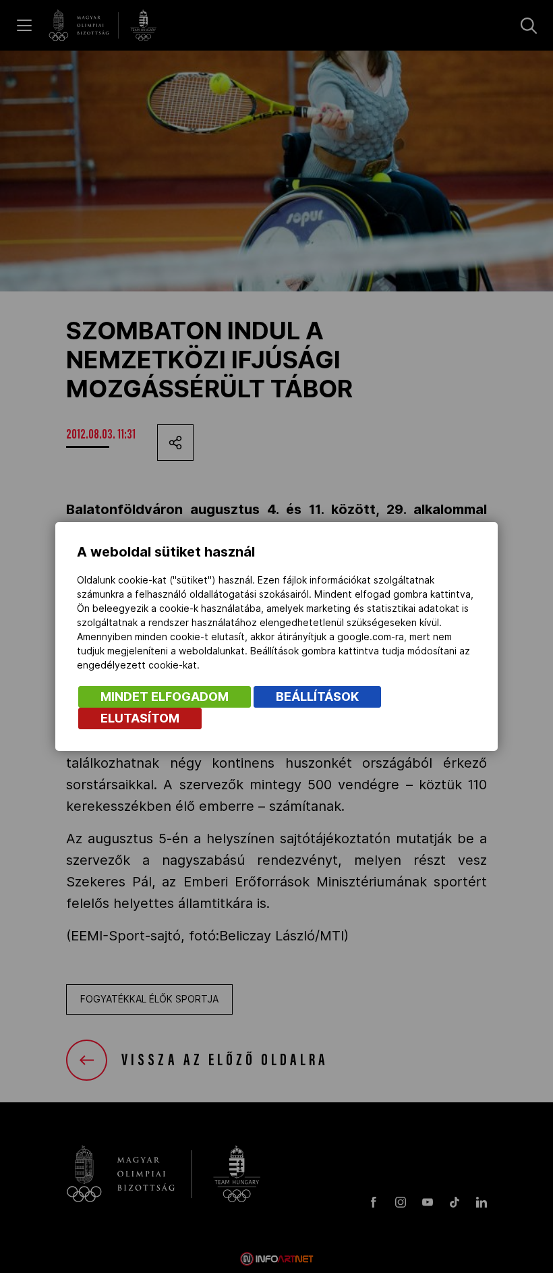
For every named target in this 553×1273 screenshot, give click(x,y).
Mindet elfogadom (164, 696)
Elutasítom (139, 718)
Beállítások (317, 696)
